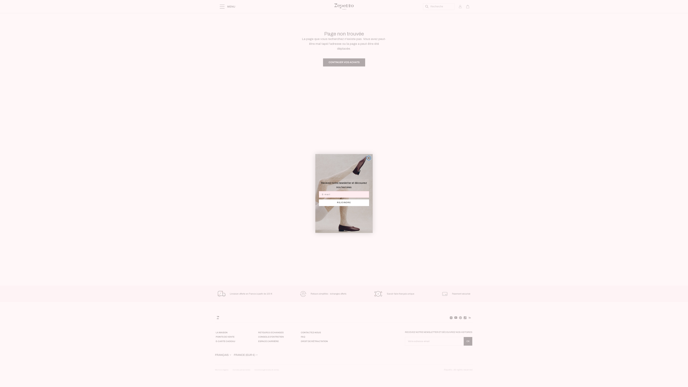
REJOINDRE (344, 203)
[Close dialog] (369, 158)
